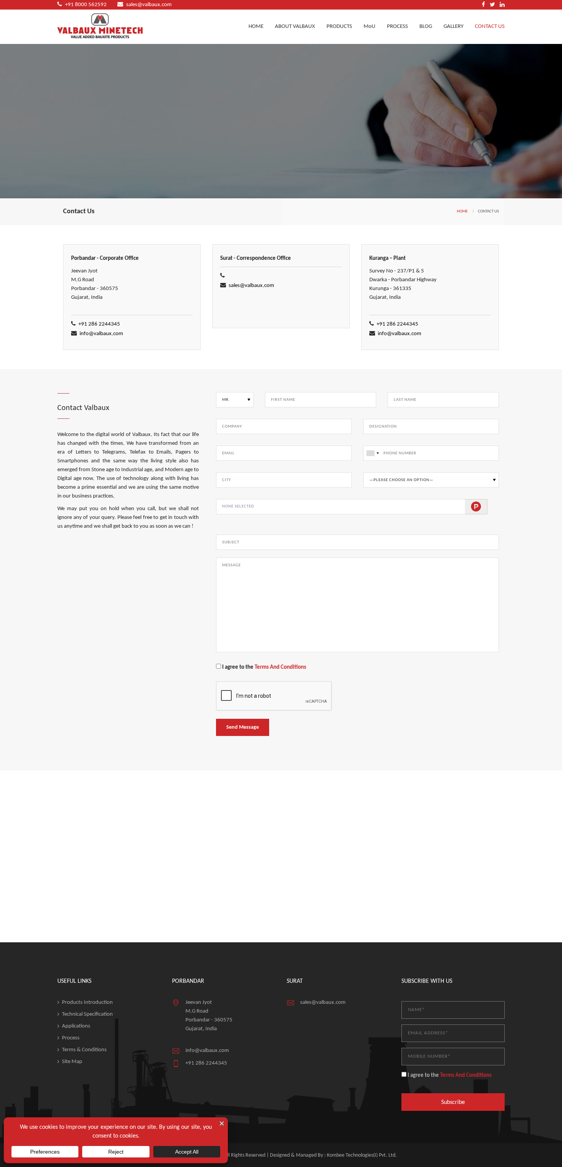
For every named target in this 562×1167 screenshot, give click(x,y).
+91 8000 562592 (86, 5)
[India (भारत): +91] (372, 453)
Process (397, 26)
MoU (369, 26)
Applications (76, 1026)
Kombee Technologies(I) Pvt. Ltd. (362, 1155)
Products (339, 26)
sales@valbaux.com (149, 5)
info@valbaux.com (101, 334)
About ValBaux (295, 26)
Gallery (453, 26)
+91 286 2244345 (99, 324)
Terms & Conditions (84, 1050)
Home (256, 26)
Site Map (72, 1062)
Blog (425, 26)
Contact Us (490, 26)
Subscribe (453, 1102)
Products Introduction (87, 1002)
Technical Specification (87, 1014)
